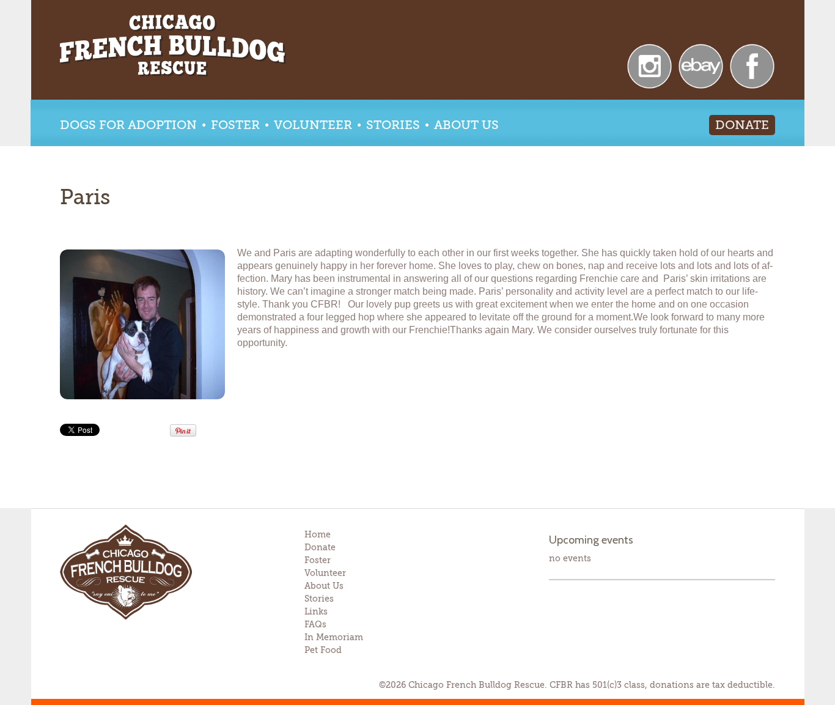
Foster (235, 125)
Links (316, 611)
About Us (466, 125)
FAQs (315, 624)
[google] (701, 65)
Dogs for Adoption (128, 125)
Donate (742, 125)
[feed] (649, 65)
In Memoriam (333, 637)
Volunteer (313, 125)
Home (317, 534)
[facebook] (752, 65)
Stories (393, 125)
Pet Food (323, 650)
